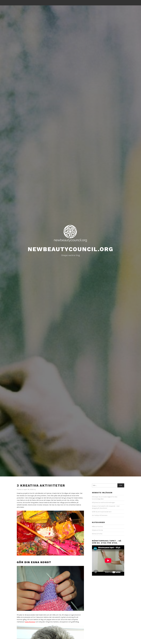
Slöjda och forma (97, 530)
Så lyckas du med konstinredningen (103, 502)
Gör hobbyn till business (99, 515)
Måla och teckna (97, 526)
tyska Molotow (30, 622)
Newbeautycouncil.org (70, 249)
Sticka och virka (97, 534)
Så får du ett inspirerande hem (101, 512)
